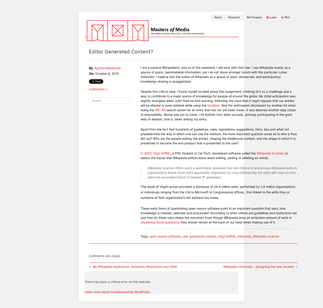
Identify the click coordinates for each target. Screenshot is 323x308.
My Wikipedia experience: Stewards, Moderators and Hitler (135, 266)
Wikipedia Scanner (270, 153)
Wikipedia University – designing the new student (258, 266)
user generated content (199, 236)
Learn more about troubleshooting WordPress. (118, 292)
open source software (165, 236)
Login (273, 17)
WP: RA (161, 110)
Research (234, 17)
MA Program (254, 17)
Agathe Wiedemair (107, 68)
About (217, 17)
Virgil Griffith (162, 153)
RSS (287, 17)
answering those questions (160, 222)
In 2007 (146, 153)
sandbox (213, 105)
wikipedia (244, 236)
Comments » (98, 89)
